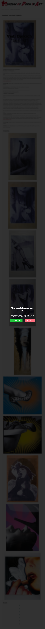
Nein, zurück (30, 320)
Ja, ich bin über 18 (16, 320)
